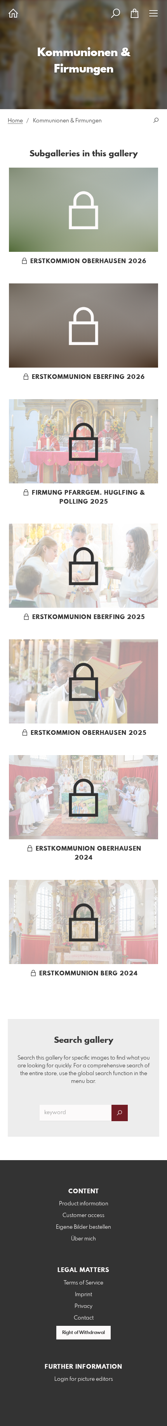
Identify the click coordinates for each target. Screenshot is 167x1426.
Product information (83, 1204)
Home (15, 121)
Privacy (83, 1306)
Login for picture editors (83, 1379)
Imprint (83, 1294)
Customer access (83, 1215)
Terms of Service (83, 1283)
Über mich (83, 1239)
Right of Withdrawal (83, 1332)
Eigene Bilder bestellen (83, 1227)
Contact (84, 1318)
